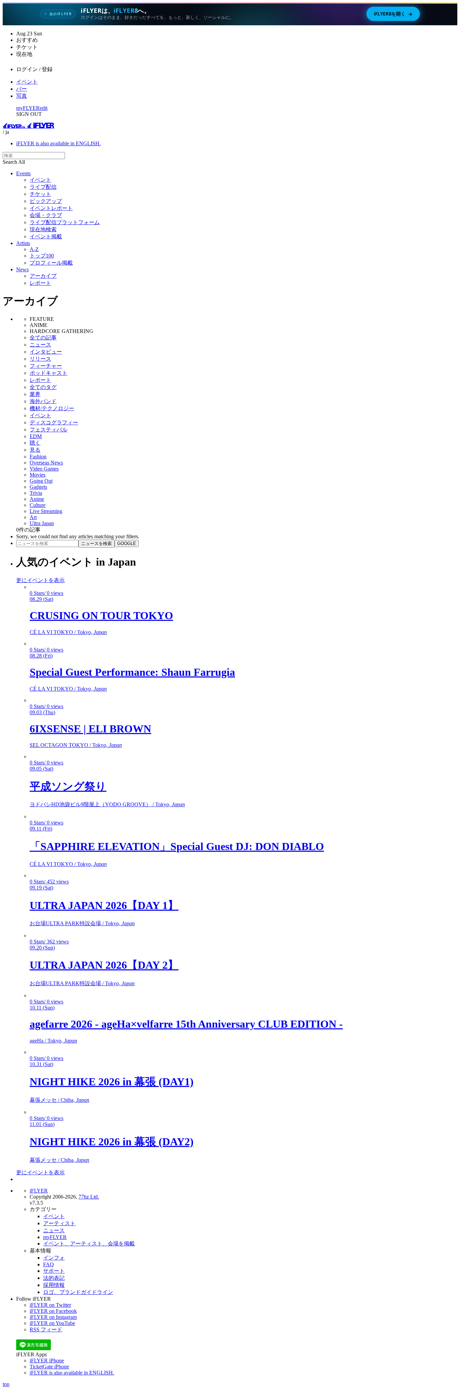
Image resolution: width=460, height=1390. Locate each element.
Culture (37, 505)
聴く (35, 443)
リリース (40, 359)
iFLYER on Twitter (50, 1305)
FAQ (48, 1264)
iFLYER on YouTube (52, 1323)
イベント (27, 82)
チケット (40, 194)
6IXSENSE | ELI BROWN (90, 729)
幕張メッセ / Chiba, (59, 1100)
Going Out (41, 481)
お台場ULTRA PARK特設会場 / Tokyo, (82, 923)
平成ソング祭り (68, 786)
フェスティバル (48, 429)
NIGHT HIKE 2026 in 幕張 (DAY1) (112, 1082)
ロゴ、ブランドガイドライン (78, 1292)
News (22, 269)
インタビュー (46, 352)
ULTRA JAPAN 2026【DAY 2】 (104, 965)
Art (33, 517)
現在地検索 (43, 229)
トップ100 (42, 256)
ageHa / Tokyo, (53, 1041)
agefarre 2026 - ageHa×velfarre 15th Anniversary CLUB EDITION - (186, 1024)
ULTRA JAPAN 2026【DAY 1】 (104, 905)
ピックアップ (46, 201)
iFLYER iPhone (47, 1360)
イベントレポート (51, 208)
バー (21, 89)
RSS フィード (46, 1329)
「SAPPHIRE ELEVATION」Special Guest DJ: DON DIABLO (177, 846)
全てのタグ (43, 387)
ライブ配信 (43, 187)
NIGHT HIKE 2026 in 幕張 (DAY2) (112, 1142)
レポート (40, 283)
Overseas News (46, 462)
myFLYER (28, 108)
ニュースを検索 (96, 543)
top (6, 1384)
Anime (37, 499)
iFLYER (39, 1190)
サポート (54, 1271)
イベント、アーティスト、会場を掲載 (89, 1243)
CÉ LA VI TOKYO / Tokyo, (68, 632)
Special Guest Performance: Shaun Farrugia (132, 672)
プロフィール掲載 (51, 263)
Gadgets (38, 487)
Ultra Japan (42, 523)
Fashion (38, 456)
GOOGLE (126, 543)
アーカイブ (43, 276)
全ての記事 (43, 337)
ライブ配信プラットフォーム (65, 222)
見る (35, 450)
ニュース (40, 345)
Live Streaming (46, 511)
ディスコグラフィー (54, 422)
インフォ (54, 1258)
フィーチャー (46, 366)
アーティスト (59, 1223)
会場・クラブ (46, 215)
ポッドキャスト (48, 373)
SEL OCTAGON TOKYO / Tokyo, (76, 745)
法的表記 (54, 1278)
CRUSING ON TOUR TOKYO (101, 615)
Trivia (36, 493)
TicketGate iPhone (49, 1366)
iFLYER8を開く (393, 13)
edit (43, 108)
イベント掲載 (46, 236)
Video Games (44, 469)
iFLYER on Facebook (53, 1311)
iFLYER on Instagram (53, 1317)
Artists (23, 243)
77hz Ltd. (88, 1197)
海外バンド (43, 401)
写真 (21, 96)
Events (23, 173)
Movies (37, 475)
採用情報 (54, 1285)
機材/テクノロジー (52, 408)
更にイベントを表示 (40, 580)
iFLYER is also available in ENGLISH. (58, 143)
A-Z (34, 249)
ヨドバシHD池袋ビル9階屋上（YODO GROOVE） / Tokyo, (107, 804)
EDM (36, 436)
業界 (35, 394)
